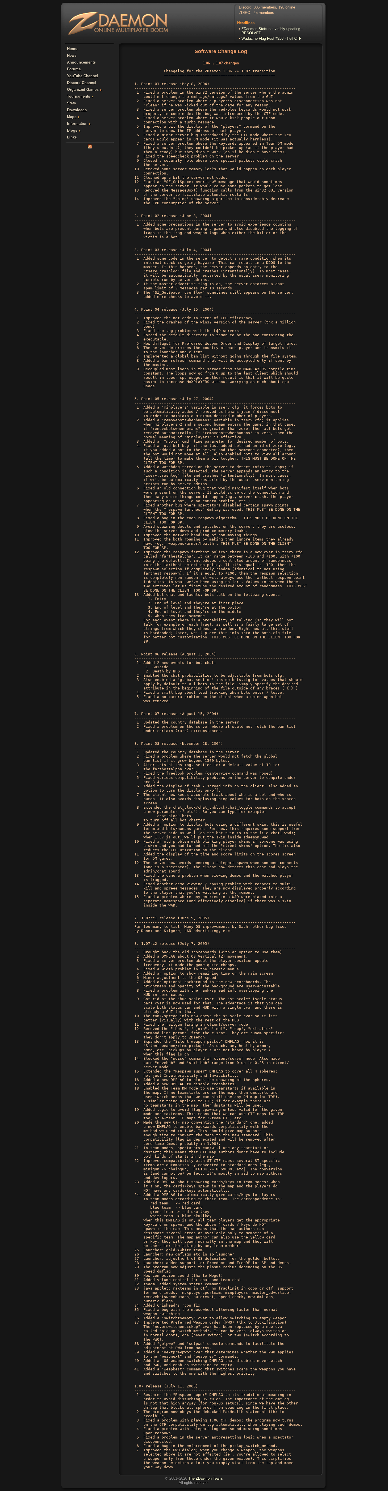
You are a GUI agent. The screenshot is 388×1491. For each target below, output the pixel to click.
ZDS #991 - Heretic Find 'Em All (267, 38)
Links (72, 137)
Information (77, 123)
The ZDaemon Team (205, 1478)
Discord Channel (81, 83)
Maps (71, 117)
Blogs (72, 130)
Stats (71, 103)
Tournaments (78, 96)
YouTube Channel (82, 76)
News (71, 55)
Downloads (77, 110)
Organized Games (83, 89)
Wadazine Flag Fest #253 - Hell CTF (271, 33)
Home (72, 49)
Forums (74, 69)
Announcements (81, 62)
